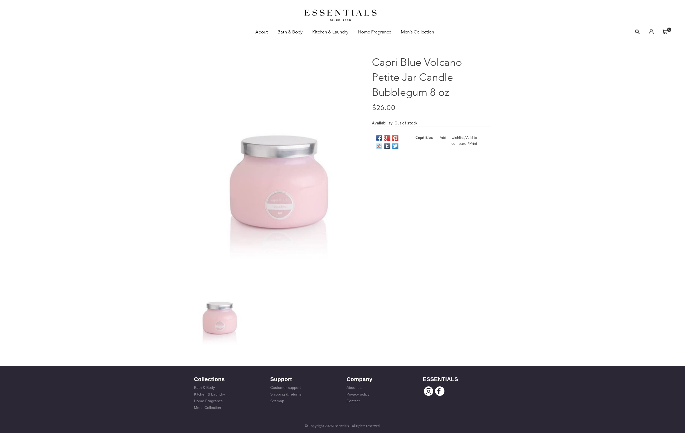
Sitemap (277, 401)
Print (473, 143)
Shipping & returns (286, 394)
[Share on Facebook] (379, 138)
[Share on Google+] (387, 138)
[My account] (651, 32)
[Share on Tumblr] (387, 146)
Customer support (285, 387)
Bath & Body (290, 32)
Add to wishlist (452, 137)
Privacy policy (358, 394)
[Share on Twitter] (395, 146)
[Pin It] (395, 138)
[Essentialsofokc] (340, 13)
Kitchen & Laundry (330, 32)
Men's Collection (417, 32)
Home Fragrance (374, 32)
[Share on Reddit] (379, 146)
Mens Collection (207, 407)
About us (354, 387)
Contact (353, 401)
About (261, 32)
